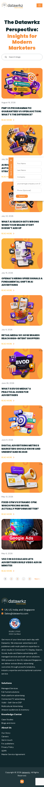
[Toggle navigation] (39, 5)
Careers (5, 736)
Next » (37, 579)
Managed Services (9, 688)
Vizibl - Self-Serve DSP (11, 702)
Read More (6, 120)
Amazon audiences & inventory (15, 709)
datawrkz (26, 772)
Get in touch (6, 740)
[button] (22, 196)
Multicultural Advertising (12, 706)
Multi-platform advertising (13, 695)
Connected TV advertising (13, 699)
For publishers (7, 743)
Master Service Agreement (13, 754)
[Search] (4, 57)
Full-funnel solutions (10, 692)
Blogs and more (8, 723)
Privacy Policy (7, 747)
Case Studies (7, 719)
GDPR (3, 751)
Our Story (5, 733)
